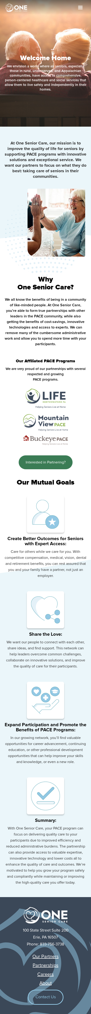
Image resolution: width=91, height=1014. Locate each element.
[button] (80, 7)
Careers (45, 974)
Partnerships (45, 965)
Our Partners (45, 956)
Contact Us (45, 997)
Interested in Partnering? (46, 462)
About (45, 983)
